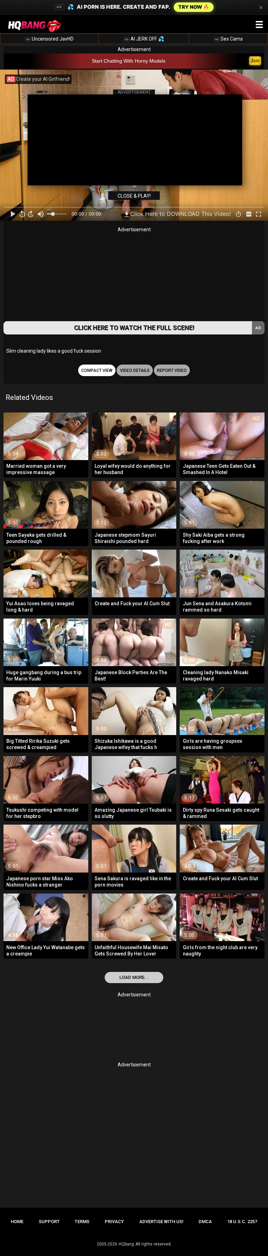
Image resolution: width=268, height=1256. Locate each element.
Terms (82, 1221)
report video (172, 370)
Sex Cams (229, 39)
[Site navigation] (259, 24)
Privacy (114, 1221)
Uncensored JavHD (50, 39)
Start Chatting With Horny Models (128, 61)
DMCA (205, 1221)
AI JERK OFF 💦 (144, 39)
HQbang (126, 1244)
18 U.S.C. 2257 (242, 1221)
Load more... (134, 977)
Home (17, 1221)
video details (135, 370)
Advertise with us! (161, 1221)
